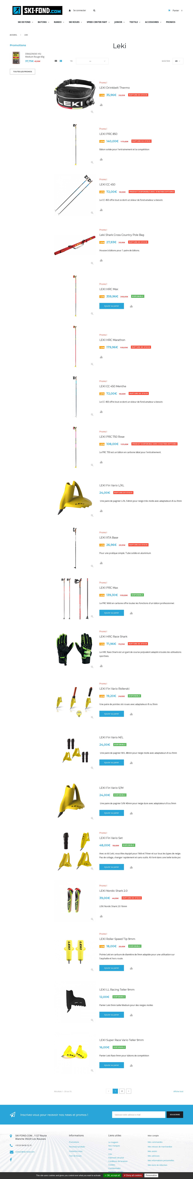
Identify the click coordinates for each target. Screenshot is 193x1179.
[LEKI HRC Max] (74, 296)
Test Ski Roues (75, 1156)
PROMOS (170, 22)
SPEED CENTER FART (97, 22)
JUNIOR (118, 22)
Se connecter (79, 10)
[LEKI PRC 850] (74, 144)
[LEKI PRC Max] (74, 598)
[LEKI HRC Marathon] (74, 346)
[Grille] (55, 61)
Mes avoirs (152, 1151)
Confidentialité (114, 1168)
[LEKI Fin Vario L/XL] (74, 497)
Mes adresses (154, 1156)
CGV (110, 1154)
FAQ (110, 1149)
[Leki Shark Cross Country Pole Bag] (74, 245)
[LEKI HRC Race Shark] (74, 649)
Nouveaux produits (77, 1146)
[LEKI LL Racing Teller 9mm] (74, 1002)
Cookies (111, 1165)
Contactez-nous (75, 1151)
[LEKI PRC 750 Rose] (74, 447)
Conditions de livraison (117, 1161)
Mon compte (153, 1135)
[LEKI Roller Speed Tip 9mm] (74, 951)
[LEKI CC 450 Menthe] (74, 397)
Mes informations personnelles (161, 1160)
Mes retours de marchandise (160, 1146)
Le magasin (113, 1142)
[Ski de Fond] (37, 10)
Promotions (18, 45)
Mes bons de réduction (157, 1165)
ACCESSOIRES (152, 22)
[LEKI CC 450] (74, 195)
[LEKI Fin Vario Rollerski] (74, 699)
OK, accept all (113, 1175)
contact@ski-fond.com (25, 1152)
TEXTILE (133, 22)
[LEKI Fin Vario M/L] (74, 750)
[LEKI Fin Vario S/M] (74, 800)
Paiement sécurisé (116, 1157)
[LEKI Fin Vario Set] (74, 851)
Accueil (13, 35)
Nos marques (114, 1145)
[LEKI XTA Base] (74, 548)
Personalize (151, 1175)
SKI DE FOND (24, 22)
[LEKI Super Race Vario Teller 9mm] (74, 1052)
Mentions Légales (115, 1172)
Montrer (166, 61)
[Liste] (60, 61)
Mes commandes (155, 1142)
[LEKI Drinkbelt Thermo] (74, 94)
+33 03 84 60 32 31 (23, 1145)
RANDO (58, 22)
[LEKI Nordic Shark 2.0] (74, 901)
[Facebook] (11, 1160)
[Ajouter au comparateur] (101, 105)
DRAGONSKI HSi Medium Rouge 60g (34, 55)
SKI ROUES (74, 22)
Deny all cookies (134, 1175)
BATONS (42, 22)
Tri (71, 61)
